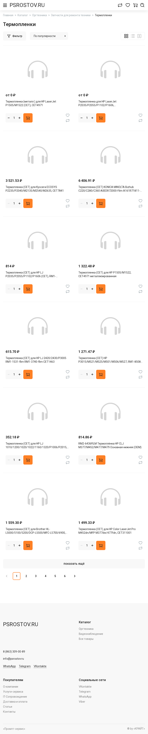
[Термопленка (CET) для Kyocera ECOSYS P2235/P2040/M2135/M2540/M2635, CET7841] (37, 155)
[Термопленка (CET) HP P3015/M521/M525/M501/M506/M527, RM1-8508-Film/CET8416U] (110, 326)
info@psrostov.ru (13, 658)
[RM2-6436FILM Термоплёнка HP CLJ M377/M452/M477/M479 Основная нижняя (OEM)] (110, 411)
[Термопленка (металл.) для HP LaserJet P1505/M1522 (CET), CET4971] (37, 69)
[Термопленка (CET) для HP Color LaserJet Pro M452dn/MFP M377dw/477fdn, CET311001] (110, 497)
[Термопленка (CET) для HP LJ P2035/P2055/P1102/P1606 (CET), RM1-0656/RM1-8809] (37, 240)
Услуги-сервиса (13, 691)
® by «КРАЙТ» (136, 728)
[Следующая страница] (74, 576)
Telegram (25, 666)
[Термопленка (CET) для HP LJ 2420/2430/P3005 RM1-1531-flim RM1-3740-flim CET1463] (37, 326)
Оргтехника (86, 628)
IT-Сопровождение (15, 696)
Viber (82, 701)
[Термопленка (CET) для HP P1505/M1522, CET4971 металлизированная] (110, 240)
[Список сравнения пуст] (120, 5)
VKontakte (40, 666)
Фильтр (17, 36)
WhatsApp (9, 666)
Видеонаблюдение (91, 633)
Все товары (86, 638)
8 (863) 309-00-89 (14, 651)
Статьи (7, 706)
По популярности (45, 36)
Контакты (9, 711)
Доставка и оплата (15, 701)
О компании (10, 686)
